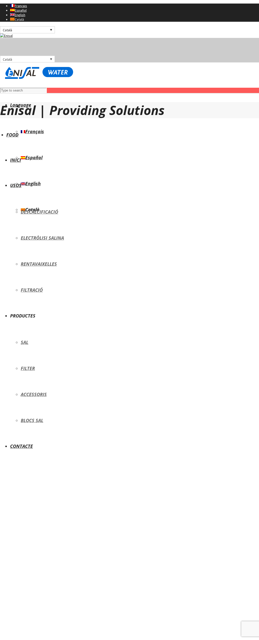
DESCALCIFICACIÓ (39, 212)
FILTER (28, 368)
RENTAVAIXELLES (39, 264)
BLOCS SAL (32, 420)
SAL (24, 342)
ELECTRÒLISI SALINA (42, 238)
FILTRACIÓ (32, 290)
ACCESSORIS (34, 394)
